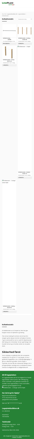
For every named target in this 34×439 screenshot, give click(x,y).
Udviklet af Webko (17, 437)
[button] (31, 10)
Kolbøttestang (6, 38)
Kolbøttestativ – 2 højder (24, 172)
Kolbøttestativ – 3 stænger (24, 38)
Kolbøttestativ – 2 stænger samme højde (9, 306)
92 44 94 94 (7, 397)
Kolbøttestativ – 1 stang (8, 59)
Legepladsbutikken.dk (12, 14)
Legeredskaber (21, 14)
